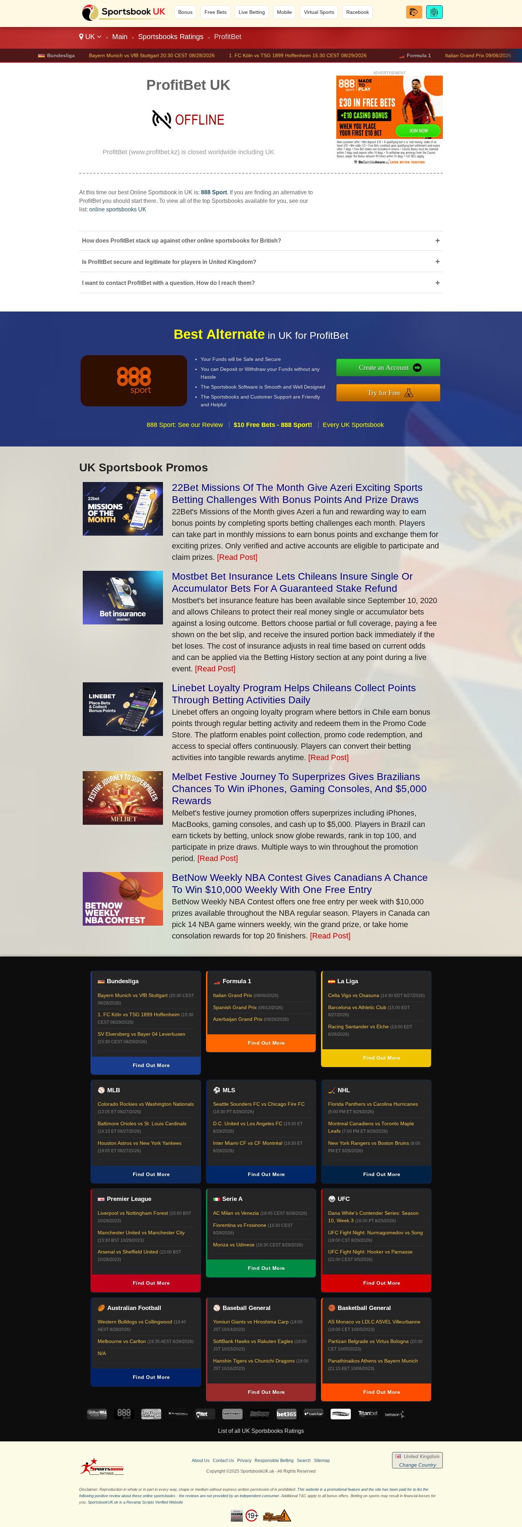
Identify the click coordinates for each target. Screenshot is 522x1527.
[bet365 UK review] (287, 1417)
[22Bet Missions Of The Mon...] (123, 533)
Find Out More (151, 1065)
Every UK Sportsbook (353, 424)
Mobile (284, 12)
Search (304, 1460)
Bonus (185, 12)
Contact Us (223, 1460)
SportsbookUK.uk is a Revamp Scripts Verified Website (135, 1502)
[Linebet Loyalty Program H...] (123, 733)
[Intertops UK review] (340, 1417)
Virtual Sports (319, 12)
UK (90, 36)
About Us (201, 1460)
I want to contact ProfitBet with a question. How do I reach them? (261, 282)
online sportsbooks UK (117, 209)
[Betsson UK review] (395, 1417)
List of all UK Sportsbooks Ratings (261, 1431)
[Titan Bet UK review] (368, 1417)
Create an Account (384, 367)
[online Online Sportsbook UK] (124, 20)
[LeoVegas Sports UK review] (151, 1417)
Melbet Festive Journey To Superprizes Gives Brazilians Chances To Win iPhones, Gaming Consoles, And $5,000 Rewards (299, 788)
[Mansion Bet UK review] (178, 1417)
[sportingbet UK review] (232, 1417)
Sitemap (322, 1460)
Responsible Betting (274, 1460)
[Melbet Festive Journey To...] (123, 822)
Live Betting (252, 12)
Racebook (357, 12)
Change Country (417, 1465)
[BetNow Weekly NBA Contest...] (123, 923)
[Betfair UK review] (313, 1417)
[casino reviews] (101, 1474)
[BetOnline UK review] (260, 1417)
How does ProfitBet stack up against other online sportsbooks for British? (261, 240)
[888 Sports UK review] (124, 1417)
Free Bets (216, 12)
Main (119, 36)
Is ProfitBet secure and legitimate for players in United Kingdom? (261, 261)
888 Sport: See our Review (185, 424)
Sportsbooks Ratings (170, 36)
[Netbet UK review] (205, 1417)
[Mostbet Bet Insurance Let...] (123, 621)
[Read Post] (237, 557)
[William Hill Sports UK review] (97, 1417)
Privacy (244, 1460)
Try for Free (384, 392)
